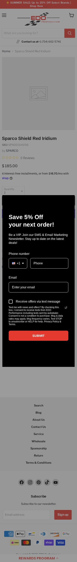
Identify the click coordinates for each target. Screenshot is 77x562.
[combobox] (18, 263)
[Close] (70, 200)
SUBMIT (38, 335)
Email (13, 277)
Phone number (19, 253)
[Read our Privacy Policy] (66, 307)
